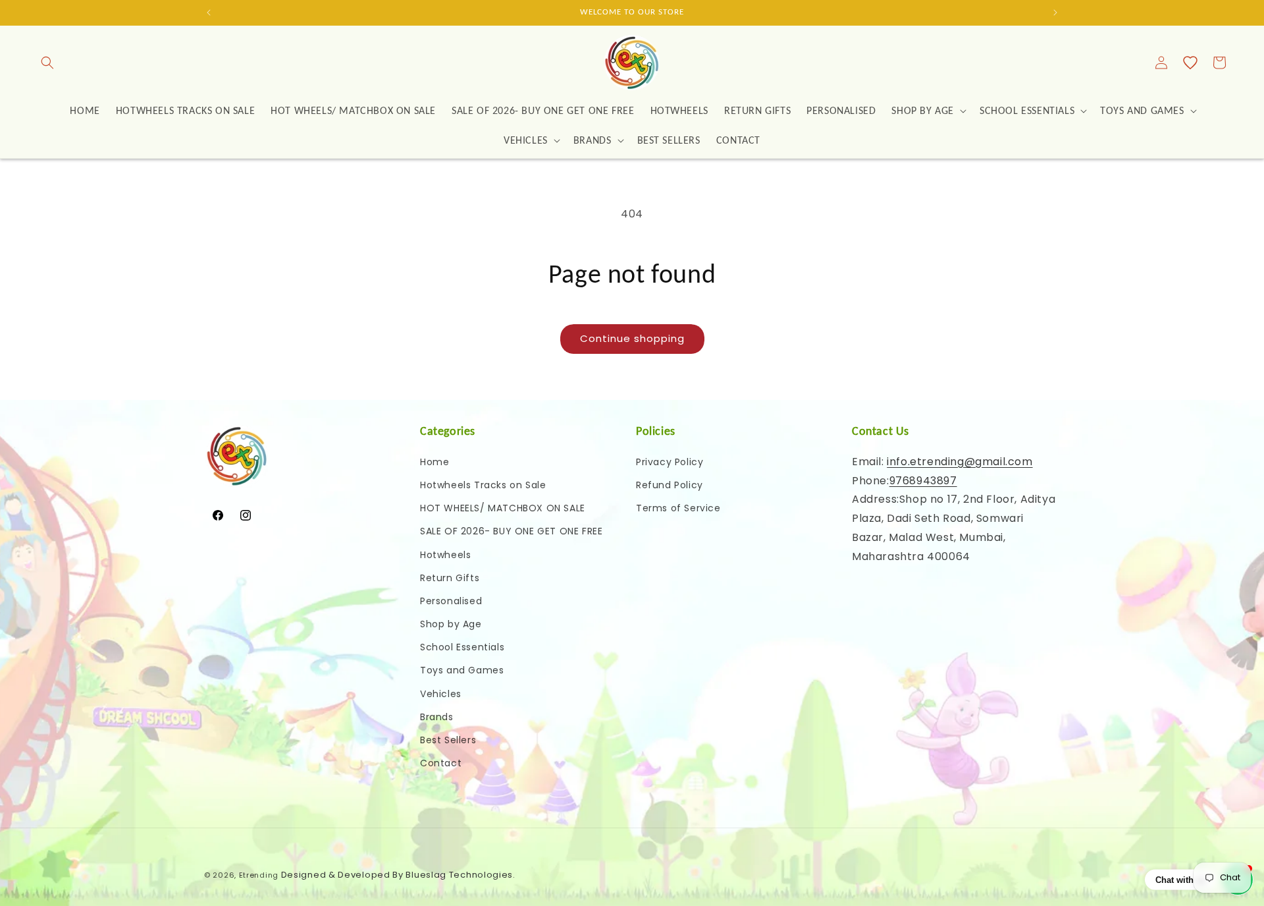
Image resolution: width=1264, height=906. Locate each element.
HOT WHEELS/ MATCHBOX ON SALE (502, 508)
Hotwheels (445, 554)
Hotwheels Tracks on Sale (483, 484)
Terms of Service (678, 508)
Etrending (258, 875)
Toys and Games (462, 670)
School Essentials (462, 647)
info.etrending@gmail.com (959, 460)
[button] (47, 62)
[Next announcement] (1055, 12)
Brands (437, 716)
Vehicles (440, 693)
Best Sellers (448, 740)
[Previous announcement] (208, 12)
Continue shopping (632, 338)
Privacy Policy (669, 461)
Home (434, 461)
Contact (440, 763)
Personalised (451, 600)
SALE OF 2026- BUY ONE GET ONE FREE (511, 531)
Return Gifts (449, 577)
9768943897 (923, 480)
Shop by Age (451, 624)
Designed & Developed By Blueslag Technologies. (398, 874)
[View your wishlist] (1190, 62)
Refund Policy (669, 484)
